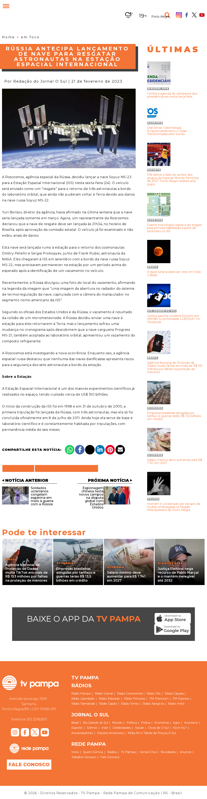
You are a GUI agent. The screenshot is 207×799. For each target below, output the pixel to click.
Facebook (187, 15)
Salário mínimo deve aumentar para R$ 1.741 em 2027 (174, 462)
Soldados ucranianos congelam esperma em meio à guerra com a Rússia (42, 496)
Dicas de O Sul (158, 728)
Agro (176, 723)
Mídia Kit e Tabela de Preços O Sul (152, 733)
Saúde (139, 728)
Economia (161, 723)
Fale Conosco (29, 764)
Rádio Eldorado (109, 698)
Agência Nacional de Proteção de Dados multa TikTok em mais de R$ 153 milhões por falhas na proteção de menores (174, 367)
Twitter (194, 15)
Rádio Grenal (104, 693)
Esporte (76, 728)
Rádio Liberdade (82, 698)
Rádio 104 (154, 693)
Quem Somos (93, 752)
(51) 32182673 (37, 719)
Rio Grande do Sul (95, 723)
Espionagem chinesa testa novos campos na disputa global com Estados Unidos (91, 497)
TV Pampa (128, 752)
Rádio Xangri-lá (153, 703)
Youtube (202, 15)
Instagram (179, 15)
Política (132, 723)
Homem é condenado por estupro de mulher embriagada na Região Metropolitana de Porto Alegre (173, 507)
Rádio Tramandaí (83, 703)
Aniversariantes (82, 733)
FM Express (181, 698)
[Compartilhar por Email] (120, 449)
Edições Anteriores (110, 733)
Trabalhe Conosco (83, 757)
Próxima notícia (108, 480)
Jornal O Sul (148, 752)
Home (8, 37)
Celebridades (122, 728)
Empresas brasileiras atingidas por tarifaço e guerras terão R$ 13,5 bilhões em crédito (174, 416)
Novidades (168, 752)
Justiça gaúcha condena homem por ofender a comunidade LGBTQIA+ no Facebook (173, 319)
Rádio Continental (129, 693)
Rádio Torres (129, 703)
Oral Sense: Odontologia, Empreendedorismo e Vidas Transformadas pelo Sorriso (167, 131)
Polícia (145, 723)
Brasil (75, 723)
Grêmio (92, 728)
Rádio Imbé (176, 703)
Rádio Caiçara (174, 693)
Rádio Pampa (81, 693)
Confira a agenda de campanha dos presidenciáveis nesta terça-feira (172, 95)
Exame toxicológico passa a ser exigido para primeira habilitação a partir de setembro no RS (174, 228)
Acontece (191, 723)
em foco (30, 37)
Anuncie (185, 752)
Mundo (117, 723)
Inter (104, 728)
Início (75, 752)
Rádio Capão (108, 703)
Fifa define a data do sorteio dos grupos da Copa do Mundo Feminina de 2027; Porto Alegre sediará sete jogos (173, 179)
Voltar (19, 468)
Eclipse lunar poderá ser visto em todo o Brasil (174, 273)
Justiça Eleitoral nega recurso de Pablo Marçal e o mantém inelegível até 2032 (178, 574)
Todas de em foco (66, 468)
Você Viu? (180, 728)
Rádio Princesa (134, 698)
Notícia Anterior (26, 480)
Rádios (112, 752)
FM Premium (158, 698)
